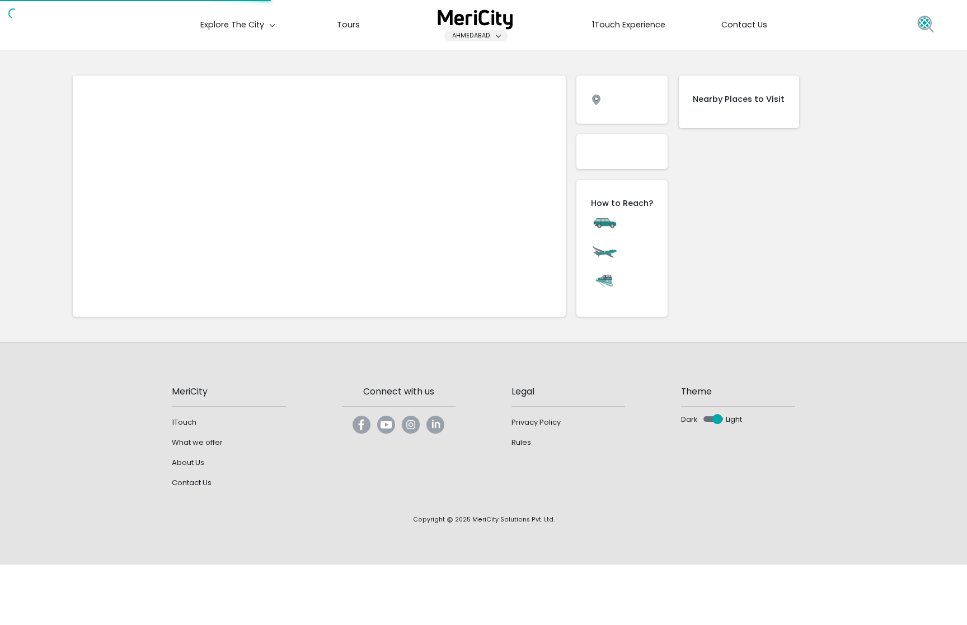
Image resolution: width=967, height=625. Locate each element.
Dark (689, 419)
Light (734, 419)
